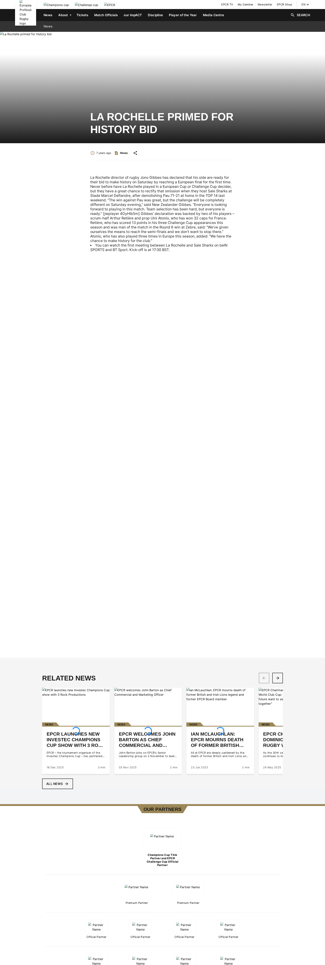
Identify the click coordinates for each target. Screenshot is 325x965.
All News (54, 784)
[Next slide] (277, 678)
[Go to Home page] (25, 13)
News (48, 26)
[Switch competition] (56, 4)
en (303, 4)
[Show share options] (135, 153)
